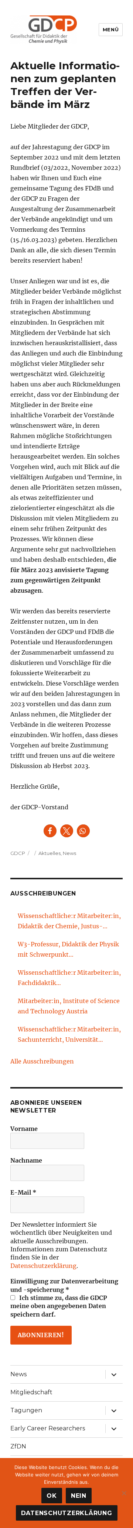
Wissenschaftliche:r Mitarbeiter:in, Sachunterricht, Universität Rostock (69, 1035)
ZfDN (18, 1446)
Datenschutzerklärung (43, 1265)
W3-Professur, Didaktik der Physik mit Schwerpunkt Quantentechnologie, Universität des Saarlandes (68, 950)
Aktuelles (49, 853)
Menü (111, 29)
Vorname (24, 1128)
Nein (78, 1495)
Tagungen (26, 1410)
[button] (50, 830)
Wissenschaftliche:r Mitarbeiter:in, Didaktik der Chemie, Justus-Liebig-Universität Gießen (69, 921)
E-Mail (23, 1192)
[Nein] (123, 1493)
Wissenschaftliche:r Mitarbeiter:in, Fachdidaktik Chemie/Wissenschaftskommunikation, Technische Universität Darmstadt (69, 978)
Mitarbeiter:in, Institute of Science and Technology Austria (69, 1006)
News (69, 853)
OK (52, 1495)
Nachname (26, 1160)
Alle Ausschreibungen (42, 1061)
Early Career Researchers (47, 1428)
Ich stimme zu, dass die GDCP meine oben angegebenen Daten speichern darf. (58, 1306)
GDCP (17, 853)
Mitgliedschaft (31, 1392)
